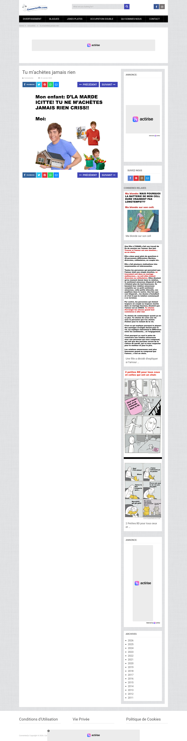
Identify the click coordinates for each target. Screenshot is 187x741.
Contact (154, 19)
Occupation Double (101, 19)
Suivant (107, 84)
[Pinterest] (136, 178)
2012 (130, 693)
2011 (130, 697)
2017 (130, 674)
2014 (130, 686)
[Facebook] (130, 178)
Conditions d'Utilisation (38, 719)
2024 (130, 648)
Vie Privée (81, 719)
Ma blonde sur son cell (138, 235)
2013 (130, 690)
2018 (130, 670)
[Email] (147, 178)
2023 (130, 651)
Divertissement (32, 19)
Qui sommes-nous (131, 19)
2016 (130, 678)
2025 (130, 644)
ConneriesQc (28, 78)
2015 (130, 682)
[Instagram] (142, 178)
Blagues (54, 19)
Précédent (89, 84)
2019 (130, 667)
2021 (130, 659)
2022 (130, 655)
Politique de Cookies (143, 719)
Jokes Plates (74, 19)
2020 (130, 663)
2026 (130, 640)
